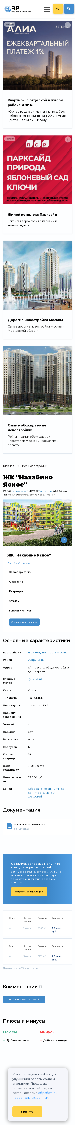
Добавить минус (55, 1040)
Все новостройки (34, 466)
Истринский (20, 490)
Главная (8, 466)
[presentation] (56, 540)
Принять (27, 1111)
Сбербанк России (40, 788)
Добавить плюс (18, 1040)
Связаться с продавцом (24, 622)
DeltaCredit (35, 796)
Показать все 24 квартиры (20, 968)
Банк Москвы (37, 792)
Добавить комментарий (24, 999)
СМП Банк (60, 788)
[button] (42, 540)
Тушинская (45, 490)
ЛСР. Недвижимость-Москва (47, 652)
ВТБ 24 (51, 792)
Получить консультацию (29, 891)
